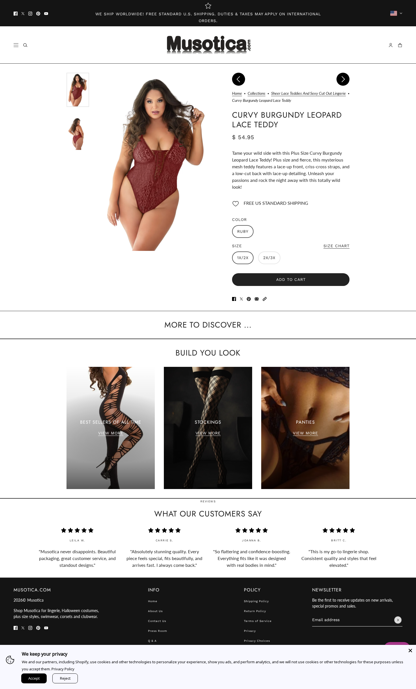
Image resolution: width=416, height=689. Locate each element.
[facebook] (15, 13)
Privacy (250, 630)
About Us (155, 611)
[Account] (390, 45)
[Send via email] (256, 298)
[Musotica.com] (208, 45)
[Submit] (398, 620)
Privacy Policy (63, 668)
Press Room (157, 630)
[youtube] (46, 13)
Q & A (152, 640)
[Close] (410, 650)
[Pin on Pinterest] (249, 298)
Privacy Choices (257, 640)
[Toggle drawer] (16, 45)
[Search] (25, 45)
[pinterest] (38, 13)
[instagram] (30, 13)
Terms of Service (258, 621)
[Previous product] (238, 79)
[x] (23, 13)
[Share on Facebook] (234, 298)
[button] (264, 298)
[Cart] (400, 45)
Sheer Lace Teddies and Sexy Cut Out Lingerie (308, 93)
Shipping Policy (256, 601)
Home (237, 93)
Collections (256, 93)
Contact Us (157, 621)
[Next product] (342, 79)
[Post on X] (241, 298)
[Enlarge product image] (157, 162)
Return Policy (255, 611)
